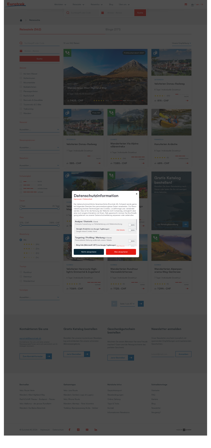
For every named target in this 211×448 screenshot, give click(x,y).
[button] (130, 225)
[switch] (132, 225)
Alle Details (120, 230)
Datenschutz (87, 199)
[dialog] (105, 224)
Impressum (78, 199)
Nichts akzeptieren (88, 252)
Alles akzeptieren (121, 252)
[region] (105, 232)
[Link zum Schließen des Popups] (136, 194)
